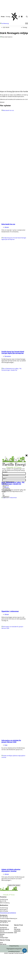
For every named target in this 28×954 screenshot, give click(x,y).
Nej (3, 495)
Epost (4, 478)
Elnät (4, 487)
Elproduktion (6, 488)
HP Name (1, 455)
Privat (3, 16)
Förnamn (4, 472)
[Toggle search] (27, 16)
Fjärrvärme (6, 485)
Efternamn (5, 475)
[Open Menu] (26, 23)
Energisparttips (7, 490)
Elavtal (4, 483)
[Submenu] (25, 16)
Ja (3, 493)
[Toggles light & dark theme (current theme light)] (22, 16)
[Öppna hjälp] (24, 950)
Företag (8, 16)
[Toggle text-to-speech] (19, 16)
